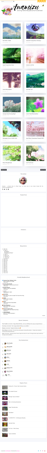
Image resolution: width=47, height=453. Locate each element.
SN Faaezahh (9, 346)
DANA (4, 298)
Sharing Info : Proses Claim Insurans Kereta (17, 386)
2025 (4, 259)
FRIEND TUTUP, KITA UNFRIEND (9, 288)
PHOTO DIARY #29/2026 (7, 299)
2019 (4, 266)
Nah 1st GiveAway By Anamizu (15, 402)
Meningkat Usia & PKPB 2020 (10, 138)
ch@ (9, 374)
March (6, 255)
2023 (4, 261)
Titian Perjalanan (6, 305)
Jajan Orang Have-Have (8, 65)
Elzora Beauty (5, 330)
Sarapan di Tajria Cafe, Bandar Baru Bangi (10, 309)
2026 (4, 249)
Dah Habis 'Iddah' (7, 40)
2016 (4, 270)
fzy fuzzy (4, 325)
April (5, 254)
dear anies (9, 353)
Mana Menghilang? (7, 162)
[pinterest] (8, 189)
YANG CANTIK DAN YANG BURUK (9, 302)
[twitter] (38, 1)
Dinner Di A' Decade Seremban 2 (9, 313)
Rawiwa (3, 328)
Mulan (4, 301)
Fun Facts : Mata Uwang (14, 428)
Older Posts (43, 169)
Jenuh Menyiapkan (7, 89)
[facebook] (40, 1)
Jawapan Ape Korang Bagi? (9, 113)
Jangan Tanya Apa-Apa (13, 407)
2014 (4, 272)
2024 (4, 260)
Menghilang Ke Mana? (8, 252)
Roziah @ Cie (9, 367)
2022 (4, 262)
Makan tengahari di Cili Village (8, 281)
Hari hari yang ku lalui (8, 308)
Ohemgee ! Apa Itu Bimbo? (14, 396)
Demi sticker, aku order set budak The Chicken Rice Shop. (13, 295)
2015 (4, 271)
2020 (4, 265)
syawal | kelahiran (12, 433)
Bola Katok (5, 294)
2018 (4, 267)
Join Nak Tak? (29, 89)
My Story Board (6, 287)
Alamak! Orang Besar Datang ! (33, 40)
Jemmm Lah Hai (30, 65)
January (6, 257)
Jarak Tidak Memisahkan (32, 113)
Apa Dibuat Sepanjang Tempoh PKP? (35, 138)
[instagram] (43, 1)
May (5, 250)
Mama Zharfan (10, 371)
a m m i (4, 290)
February (6, 256)
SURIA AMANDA (6, 312)
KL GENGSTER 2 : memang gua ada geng (17, 417)
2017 (4, 269)
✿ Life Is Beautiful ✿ (7, 283)
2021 (4, 264)
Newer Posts (4, 169)
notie (3, 333)
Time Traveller (5, 323)
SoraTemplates (8, 450)
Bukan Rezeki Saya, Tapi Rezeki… (9, 306)
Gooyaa (18, 450)
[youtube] (45, 1)
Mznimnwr (9, 350)
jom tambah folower (13, 391)
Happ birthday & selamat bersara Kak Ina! (10, 284)
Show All (43, 315)
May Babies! (6, 251)
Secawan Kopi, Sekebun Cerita (9, 280)
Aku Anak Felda (12, 423)
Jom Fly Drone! (29, 162)
